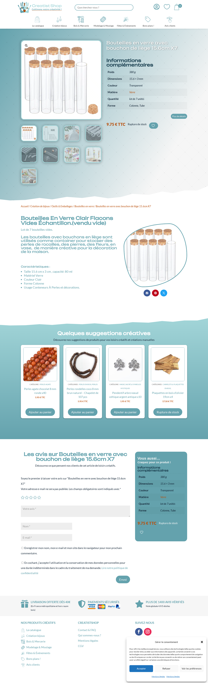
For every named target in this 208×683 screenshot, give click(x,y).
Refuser (166, 668)
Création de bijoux (40, 206)
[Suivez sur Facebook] (139, 632)
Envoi (123, 579)
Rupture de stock (168, 412)
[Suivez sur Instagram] (148, 632)
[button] (201, 642)
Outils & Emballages (62, 206)
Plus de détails (179, 116)
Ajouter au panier (40, 412)
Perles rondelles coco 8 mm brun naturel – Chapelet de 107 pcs (83, 392)
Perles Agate (45, 384)
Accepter (141, 668)
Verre (132, 92)
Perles (95, 384)
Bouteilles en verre (84, 206)
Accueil (24, 206)
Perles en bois (85, 384)
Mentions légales (158, 676)
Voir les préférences (192, 668)
